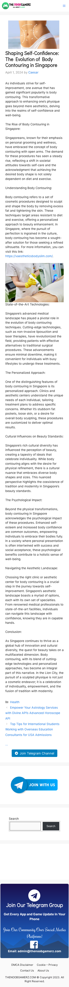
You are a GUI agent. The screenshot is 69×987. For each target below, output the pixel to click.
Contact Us (27, 970)
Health (14, 702)
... (6, 744)
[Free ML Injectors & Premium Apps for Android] (16, 6)
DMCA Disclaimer (22, 964)
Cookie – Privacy (47, 964)
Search (14, 818)
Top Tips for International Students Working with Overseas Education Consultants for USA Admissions (32, 729)
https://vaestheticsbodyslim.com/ (29, 256)
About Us (43, 970)
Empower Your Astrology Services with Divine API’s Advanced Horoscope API (32, 713)
